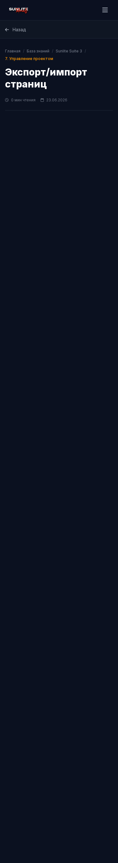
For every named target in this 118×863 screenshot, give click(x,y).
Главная (12, 51)
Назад (18, 29)
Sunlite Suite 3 (69, 51)
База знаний (38, 51)
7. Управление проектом (29, 58)
